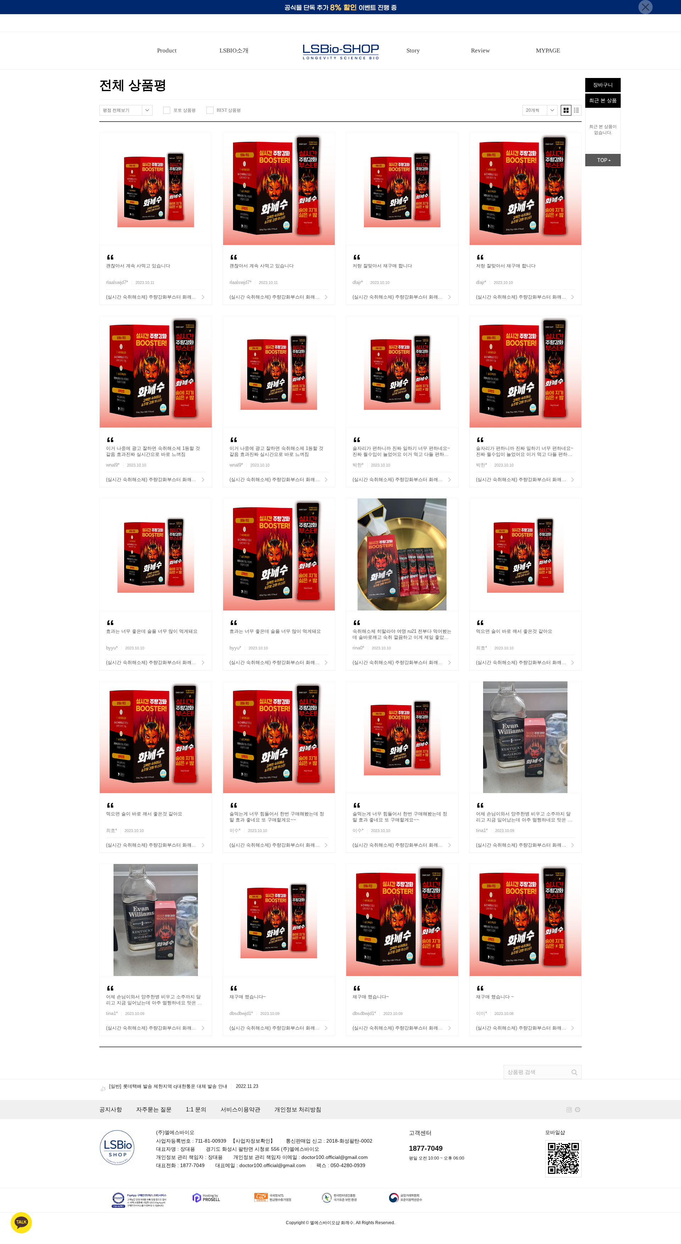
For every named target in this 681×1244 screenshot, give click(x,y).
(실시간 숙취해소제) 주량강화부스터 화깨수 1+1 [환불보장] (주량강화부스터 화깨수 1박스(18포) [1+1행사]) (402, 297)
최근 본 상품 (603, 100)
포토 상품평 (184, 110)
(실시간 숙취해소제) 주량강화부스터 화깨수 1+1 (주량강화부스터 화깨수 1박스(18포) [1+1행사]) (279, 479)
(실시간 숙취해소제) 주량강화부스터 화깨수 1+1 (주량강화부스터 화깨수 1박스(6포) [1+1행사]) (402, 845)
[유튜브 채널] (577, 1109)
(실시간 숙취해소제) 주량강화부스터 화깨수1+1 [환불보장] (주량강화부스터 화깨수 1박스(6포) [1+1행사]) (279, 297)
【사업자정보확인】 (253, 1141)
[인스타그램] (569, 1109)
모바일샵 (555, 1132)
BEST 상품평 (229, 110)
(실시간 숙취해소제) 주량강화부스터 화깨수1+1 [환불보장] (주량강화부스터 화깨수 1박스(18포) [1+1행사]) (525, 845)
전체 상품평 (133, 85)
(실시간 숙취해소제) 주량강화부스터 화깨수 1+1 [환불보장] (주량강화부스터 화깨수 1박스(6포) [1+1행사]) (155, 297)
